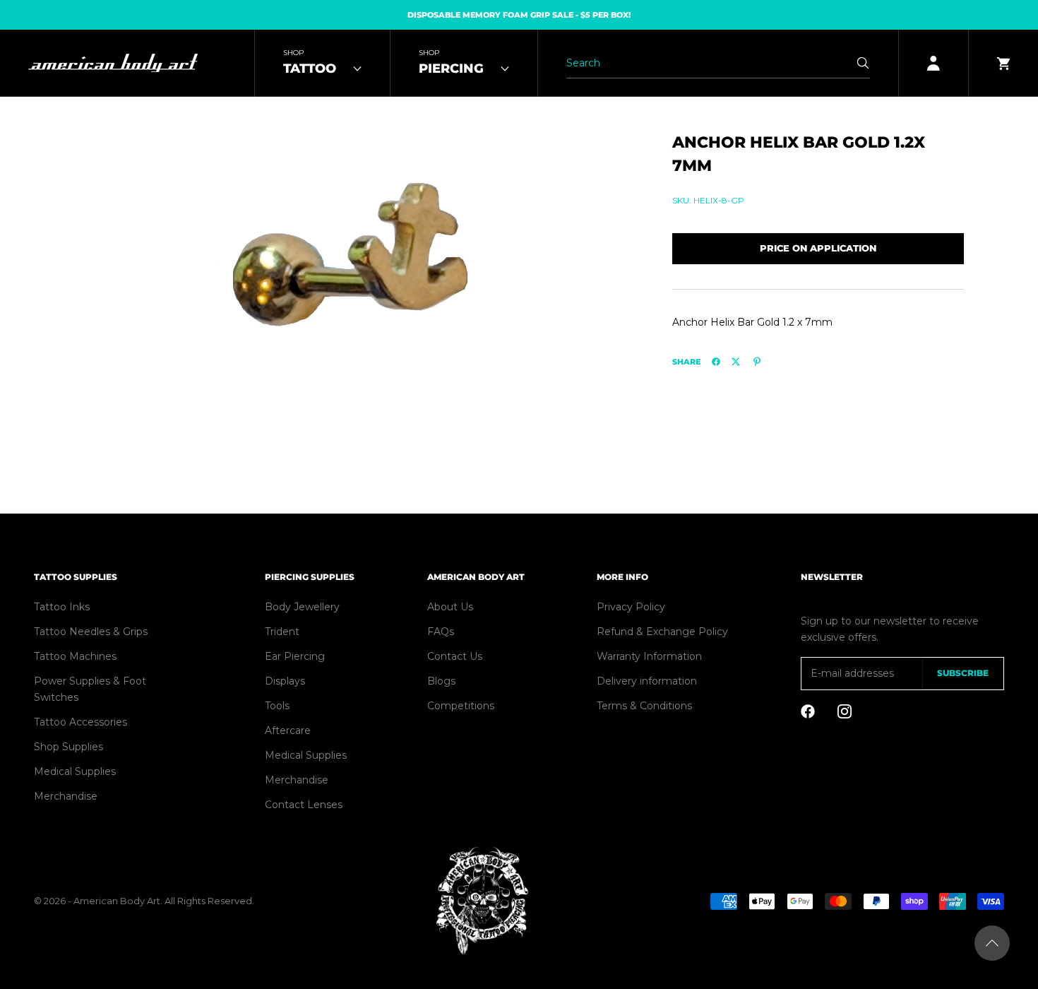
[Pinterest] (757, 361)
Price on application (818, 248)
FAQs (440, 631)
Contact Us (454, 656)
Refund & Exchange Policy (662, 631)
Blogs (441, 681)
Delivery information (647, 681)
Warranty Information (649, 656)
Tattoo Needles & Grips (91, 631)
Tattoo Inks (62, 606)
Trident (282, 631)
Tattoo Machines (75, 656)
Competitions (460, 705)
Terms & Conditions (644, 705)
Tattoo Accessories (80, 722)
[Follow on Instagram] (844, 711)
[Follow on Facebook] (808, 711)
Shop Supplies (68, 746)
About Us (450, 606)
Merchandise (65, 796)
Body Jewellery (302, 606)
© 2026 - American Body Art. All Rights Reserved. (144, 900)
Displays (285, 681)
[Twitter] (735, 361)
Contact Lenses (303, 804)
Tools (277, 705)
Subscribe (963, 673)
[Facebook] (716, 361)
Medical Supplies (75, 771)
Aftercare (288, 730)
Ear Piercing (295, 656)
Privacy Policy (631, 606)
